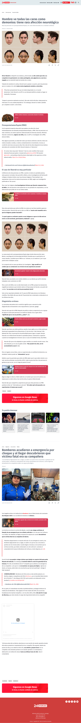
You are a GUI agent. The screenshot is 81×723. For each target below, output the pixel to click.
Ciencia (4, 391)
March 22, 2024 (39, 165)
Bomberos (15, 681)
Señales (66, 2)
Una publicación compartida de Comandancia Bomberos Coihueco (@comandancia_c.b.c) (20, 638)
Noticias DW (56, 2)
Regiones (7, 446)
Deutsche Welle (15, 12)
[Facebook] (52, 65)
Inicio (3, 12)
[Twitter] (55, 65)
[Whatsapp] (49, 65)
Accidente (5, 681)
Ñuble (18, 446)
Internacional (43, 2)
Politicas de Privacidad (41, 718)
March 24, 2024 (34, 584)
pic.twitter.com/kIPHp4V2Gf (16, 580)
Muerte (10, 681)
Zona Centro (13, 446)
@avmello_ (7, 155)
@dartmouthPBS (31, 153)
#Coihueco (28, 576)
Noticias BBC (50, 2)
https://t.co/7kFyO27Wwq (19, 157)
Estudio (9, 391)
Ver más (16, 117)
